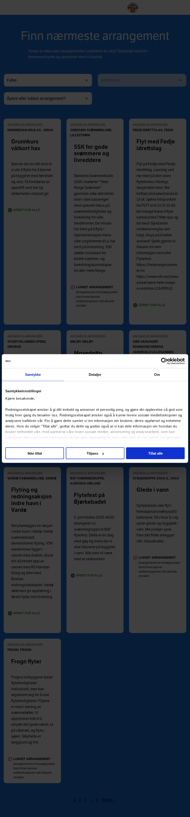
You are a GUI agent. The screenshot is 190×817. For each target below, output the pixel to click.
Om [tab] (157, 375)
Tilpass (92, 453)
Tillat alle (155, 453)
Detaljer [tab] (95, 375)
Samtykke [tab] (33, 375)
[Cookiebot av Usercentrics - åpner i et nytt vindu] (164, 361)
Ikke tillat (35, 453)
